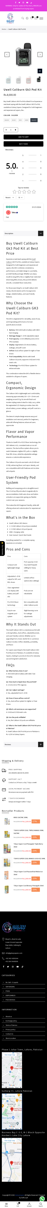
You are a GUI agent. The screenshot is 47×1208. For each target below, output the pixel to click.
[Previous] (7, 54)
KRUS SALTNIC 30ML (21, 817)
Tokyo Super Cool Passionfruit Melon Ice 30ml (28, 873)
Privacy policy (10, 1029)
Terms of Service (11, 1025)
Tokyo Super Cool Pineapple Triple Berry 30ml (28, 845)
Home (4, 29)
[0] (35, 18)
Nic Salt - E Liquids (12, 982)
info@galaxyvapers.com (14, 953)
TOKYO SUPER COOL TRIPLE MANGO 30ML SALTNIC (29, 831)
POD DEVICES (10, 1000)
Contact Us (9, 1034)
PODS (8, 991)
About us (9, 1016)
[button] (31, 155)
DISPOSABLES (10, 995)
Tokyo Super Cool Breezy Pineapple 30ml (29, 886)
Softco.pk (24, 1198)
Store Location (11, 1038)
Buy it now (23, 144)
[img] (12, 207)
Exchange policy (11, 1021)
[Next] (40, 54)
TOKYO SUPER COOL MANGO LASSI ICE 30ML (29, 858)
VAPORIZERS (10, 987)
